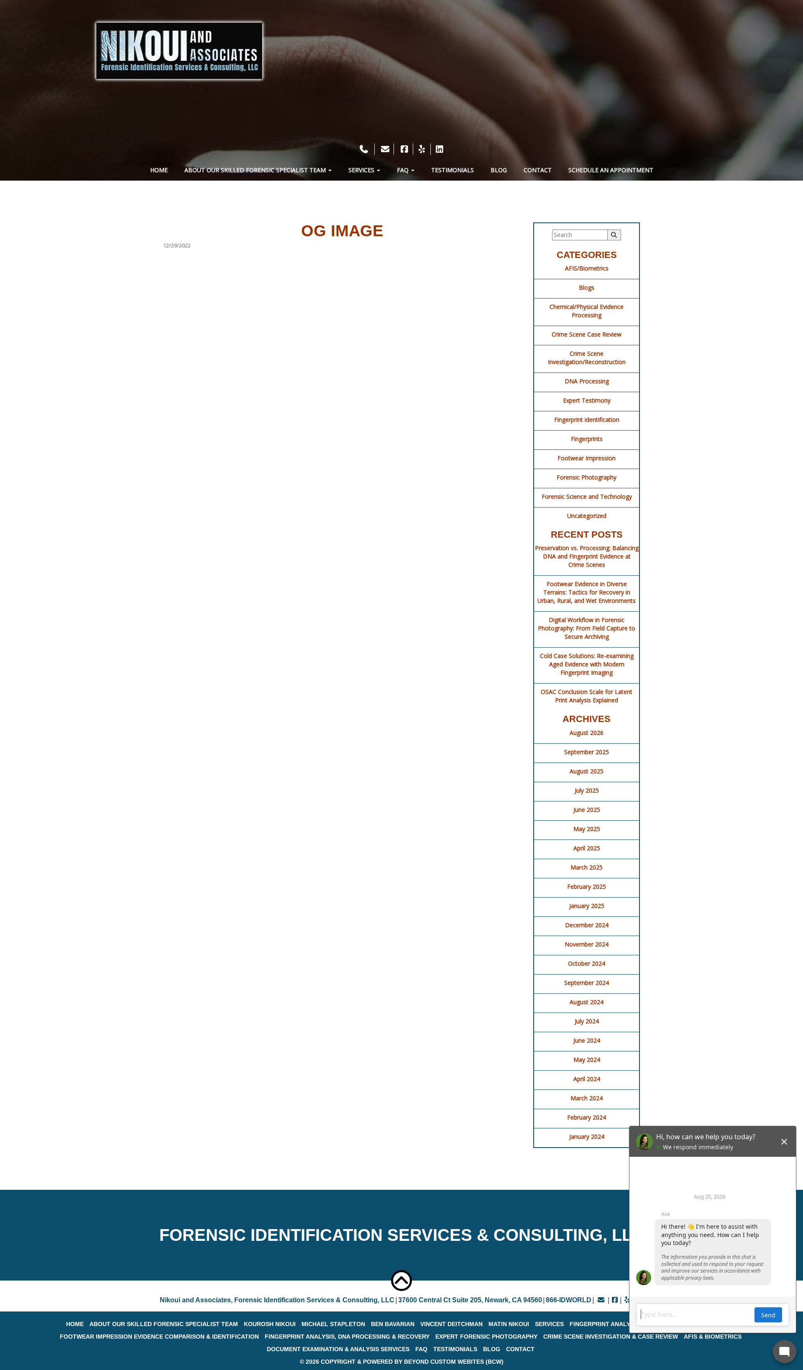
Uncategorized (586, 516)
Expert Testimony (587, 400)
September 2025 (586, 752)
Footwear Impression (586, 458)
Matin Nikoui (508, 1324)
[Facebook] (404, 149)
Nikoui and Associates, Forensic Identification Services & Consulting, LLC (277, 1300)
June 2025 (586, 810)
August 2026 (587, 733)
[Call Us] (365, 149)
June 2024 (586, 1040)
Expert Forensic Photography (486, 1336)
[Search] (614, 235)
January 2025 (586, 906)
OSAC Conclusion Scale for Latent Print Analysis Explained (586, 696)
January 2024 (586, 1136)
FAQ (403, 170)
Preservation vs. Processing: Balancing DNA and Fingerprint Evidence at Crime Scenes (587, 556)
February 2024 (586, 1117)
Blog (499, 170)
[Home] (179, 51)
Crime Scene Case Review (586, 334)
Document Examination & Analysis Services (338, 1349)
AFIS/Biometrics (587, 268)
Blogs (586, 287)
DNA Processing (587, 381)
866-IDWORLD (568, 1300)
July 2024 (587, 1021)
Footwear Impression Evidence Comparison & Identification (159, 1336)
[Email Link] (601, 1299)
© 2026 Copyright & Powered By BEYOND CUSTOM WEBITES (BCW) (402, 1361)
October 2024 (586, 963)
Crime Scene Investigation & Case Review (610, 1336)
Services (362, 170)
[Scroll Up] (401, 1280)
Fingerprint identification (586, 420)
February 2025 (586, 886)
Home (159, 170)
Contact (538, 170)
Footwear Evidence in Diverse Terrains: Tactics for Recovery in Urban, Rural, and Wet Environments (586, 592)
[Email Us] (385, 149)
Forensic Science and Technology (587, 496)
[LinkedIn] (439, 149)
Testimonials (452, 170)
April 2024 (586, 1079)
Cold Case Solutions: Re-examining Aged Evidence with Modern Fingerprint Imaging (587, 664)
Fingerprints (587, 439)
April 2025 (586, 848)
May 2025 (586, 829)
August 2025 (587, 771)
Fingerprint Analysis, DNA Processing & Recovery (347, 1336)
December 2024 (587, 925)
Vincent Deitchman (451, 1324)
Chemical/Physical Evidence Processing (587, 311)
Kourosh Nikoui (270, 1324)
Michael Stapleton (333, 1324)
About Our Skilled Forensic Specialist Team (255, 170)
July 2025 (587, 790)
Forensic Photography (586, 477)
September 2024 (586, 983)
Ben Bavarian (392, 1324)
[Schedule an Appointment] (401, 137)
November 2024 (587, 944)
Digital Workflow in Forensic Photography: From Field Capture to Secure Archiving (586, 628)
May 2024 (586, 1060)
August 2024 (587, 1002)
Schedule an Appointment (610, 170)
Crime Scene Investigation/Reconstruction (587, 358)
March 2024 (586, 1098)
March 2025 (586, 867)
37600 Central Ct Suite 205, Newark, (470, 1300)
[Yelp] (422, 149)
